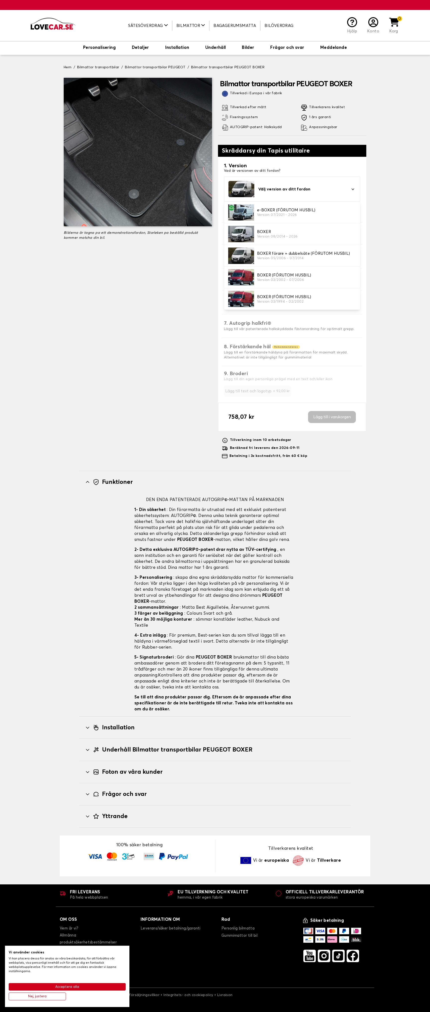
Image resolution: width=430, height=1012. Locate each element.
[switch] (99, 48)
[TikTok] (338, 956)
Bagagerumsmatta (235, 26)
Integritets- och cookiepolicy (188, 995)
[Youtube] (309, 956)
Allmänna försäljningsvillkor (136, 995)
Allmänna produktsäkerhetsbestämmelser (88, 938)
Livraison (225, 995)
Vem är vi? (69, 928)
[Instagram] (324, 956)
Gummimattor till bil (239, 935)
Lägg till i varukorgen (332, 417)
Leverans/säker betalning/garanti (171, 928)
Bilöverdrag (279, 26)
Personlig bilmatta (238, 928)
